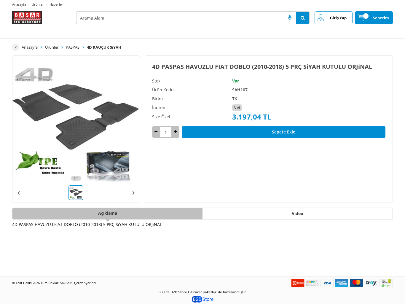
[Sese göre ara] (289, 18)
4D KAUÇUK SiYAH (104, 47)
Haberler (56, 4)
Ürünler (38, 4)
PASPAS (72, 47)
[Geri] (15, 47)
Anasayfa (19, 4)
